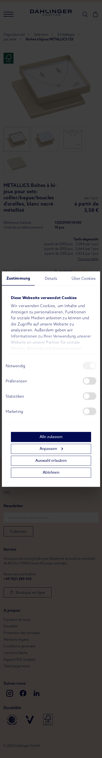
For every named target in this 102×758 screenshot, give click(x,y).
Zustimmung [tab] (18, 278)
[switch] (89, 381)
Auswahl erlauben (51, 460)
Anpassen (48, 449)
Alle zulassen (51, 437)
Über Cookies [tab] (84, 278)
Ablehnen (51, 472)
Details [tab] (51, 278)
